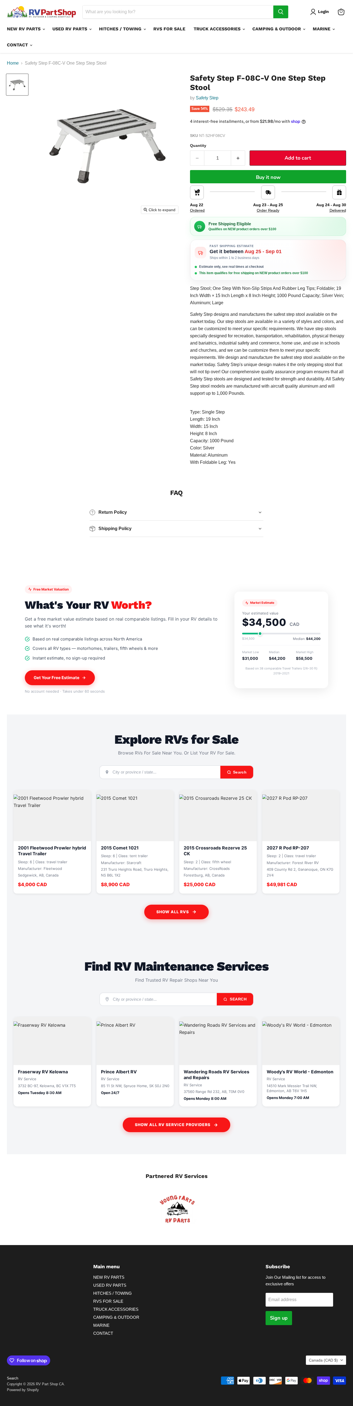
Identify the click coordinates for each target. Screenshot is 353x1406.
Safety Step (207, 98)
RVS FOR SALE (169, 28)
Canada (323, 1360)
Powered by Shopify (23, 1390)
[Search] (280, 12)
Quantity (198, 145)
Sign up (279, 1318)
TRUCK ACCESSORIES (218, 28)
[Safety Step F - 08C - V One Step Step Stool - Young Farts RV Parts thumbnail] (17, 84)
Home (13, 63)
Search (238, 999)
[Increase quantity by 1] (238, 158)
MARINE (322, 28)
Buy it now (268, 177)
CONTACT (18, 44)
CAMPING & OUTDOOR (277, 28)
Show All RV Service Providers (172, 1124)
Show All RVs (172, 911)
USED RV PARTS (70, 28)
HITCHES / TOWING (121, 28)
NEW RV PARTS (24, 28)
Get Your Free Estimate (56, 677)
